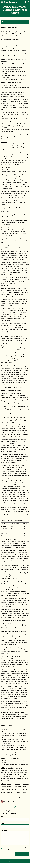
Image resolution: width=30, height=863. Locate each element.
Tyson (24, 786)
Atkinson (3, 784)
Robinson (17, 792)
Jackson (9, 792)
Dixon (2, 789)
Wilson (24, 792)
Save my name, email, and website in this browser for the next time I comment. (13, 849)
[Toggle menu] (25, 2)
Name (3, 817)
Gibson (9, 784)
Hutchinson (10, 789)
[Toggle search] (28, 2)
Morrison (17, 784)
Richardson (18, 789)
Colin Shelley (13, 801)
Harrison (9, 786)
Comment (4, 830)
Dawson (3, 786)
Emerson (3, 792)
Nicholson (18, 786)
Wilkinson (25, 789)
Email (3, 823)
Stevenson (26, 784)
